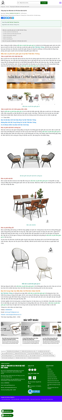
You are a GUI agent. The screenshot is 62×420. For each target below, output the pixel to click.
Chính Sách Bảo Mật (15, 399)
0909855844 (8, 309)
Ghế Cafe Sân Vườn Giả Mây (48, 355)
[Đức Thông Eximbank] (29, 377)
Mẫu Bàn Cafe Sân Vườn (21, 358)
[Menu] (60, 2)
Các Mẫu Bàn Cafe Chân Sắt (43, 351)
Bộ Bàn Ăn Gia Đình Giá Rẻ (33, 358)
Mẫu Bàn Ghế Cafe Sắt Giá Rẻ (53, 380)
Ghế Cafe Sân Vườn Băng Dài (8, 358)
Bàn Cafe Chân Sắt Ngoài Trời (34, 353)
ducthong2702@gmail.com (12, 312)
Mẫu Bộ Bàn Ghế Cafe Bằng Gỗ (13, 351)
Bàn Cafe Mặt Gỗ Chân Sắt (7, 353)
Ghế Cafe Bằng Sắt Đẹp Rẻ (7, 355)
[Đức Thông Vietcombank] (34, 377)
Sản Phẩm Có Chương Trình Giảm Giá (54, 385)
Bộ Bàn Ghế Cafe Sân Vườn (20, 353)
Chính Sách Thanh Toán (35, 399)
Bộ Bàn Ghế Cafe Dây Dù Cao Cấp (28, 351)
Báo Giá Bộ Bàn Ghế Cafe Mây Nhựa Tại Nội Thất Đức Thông (18, 120)
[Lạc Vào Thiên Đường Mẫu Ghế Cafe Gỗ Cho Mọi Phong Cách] (51, 329)
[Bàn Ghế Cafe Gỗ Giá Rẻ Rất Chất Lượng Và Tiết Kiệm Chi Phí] (11, 329)
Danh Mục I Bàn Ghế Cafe (52, 378)
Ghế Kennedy (50, 371)
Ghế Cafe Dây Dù (51, 373)
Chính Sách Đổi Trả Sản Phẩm (47, 399)
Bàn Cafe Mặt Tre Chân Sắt (35, 355)
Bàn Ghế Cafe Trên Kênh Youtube (54, 382)
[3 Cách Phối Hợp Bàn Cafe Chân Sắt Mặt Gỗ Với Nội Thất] (31, 329)
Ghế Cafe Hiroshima (51, 374)
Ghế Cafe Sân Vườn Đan (52, 376)
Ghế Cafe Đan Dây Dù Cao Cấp (21, 355)
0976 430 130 (7, 415)
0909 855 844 (7, 411)
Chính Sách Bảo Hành (6, 399)
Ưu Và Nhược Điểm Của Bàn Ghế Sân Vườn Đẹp (15, 124)
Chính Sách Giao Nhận (24, 399)
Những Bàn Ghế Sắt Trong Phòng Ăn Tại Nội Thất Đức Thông (18, 122)
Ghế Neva (49, 369)
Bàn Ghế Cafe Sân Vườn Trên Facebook (53, 388)
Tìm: (18, 2)
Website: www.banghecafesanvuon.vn (11, 314)
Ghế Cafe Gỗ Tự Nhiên (47, 353)
